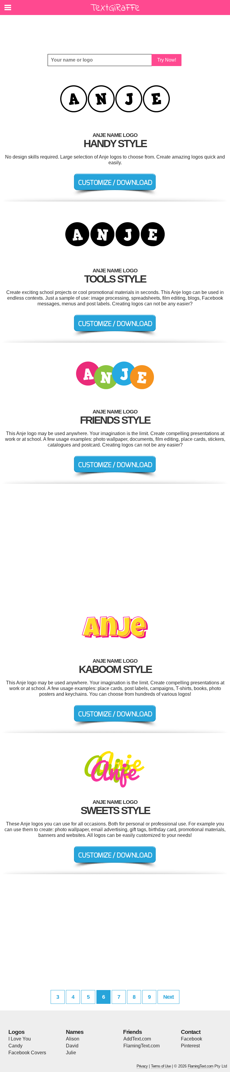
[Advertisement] (116, 30)
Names (75, 1032)
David (72, 1045)
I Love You (19, 1038)
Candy (15, 1045)
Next (168, 997)
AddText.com (137, 1038)
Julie (71, 1052)
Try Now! (166, 59)
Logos (16, 1032)
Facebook (191, 1038)
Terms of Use (161, 1066)
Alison (72, 1038)
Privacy (142, 1066)
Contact (190, 1032)
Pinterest (190, 1045)
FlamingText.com (141, 1045)
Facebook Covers (27, 1052)
